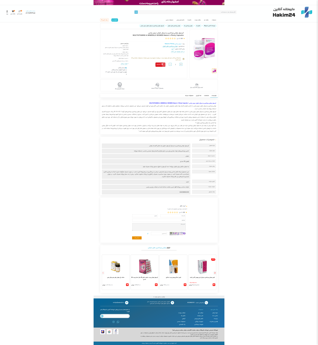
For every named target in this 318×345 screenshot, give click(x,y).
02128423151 (31, 13)
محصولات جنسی (169, 20)
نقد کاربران (198, 95)
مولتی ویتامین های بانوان (174, 26)
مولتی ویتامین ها (188, 26)
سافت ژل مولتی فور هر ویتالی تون (115, 277)
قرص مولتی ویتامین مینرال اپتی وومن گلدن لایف (202, 277)
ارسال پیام (137, 238)
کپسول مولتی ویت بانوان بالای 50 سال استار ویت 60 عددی (144, 278)
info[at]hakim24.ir (118, 302)
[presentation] (103, 273)
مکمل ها (189, 20)
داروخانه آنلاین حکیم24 (209, 26)
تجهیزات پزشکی (199, 321)
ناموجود (158, 64)
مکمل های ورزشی (180, 20)
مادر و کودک (200, 316)
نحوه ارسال (215, 313)
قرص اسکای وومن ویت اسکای (173, 277)
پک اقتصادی (182, 324)
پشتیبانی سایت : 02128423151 (195, 302)
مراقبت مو (206, 20)
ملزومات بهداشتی (198, 324)
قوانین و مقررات (214, 321)
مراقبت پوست (198, 20)
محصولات (214, 20)
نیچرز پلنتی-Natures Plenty (173, 44)
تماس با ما (215, 316)
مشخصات (206, 95)
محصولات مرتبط (189, 95)
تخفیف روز (114, 20)
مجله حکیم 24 (104, 20)
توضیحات (214, 95)
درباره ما (216, 318)
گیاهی (183, 318)
